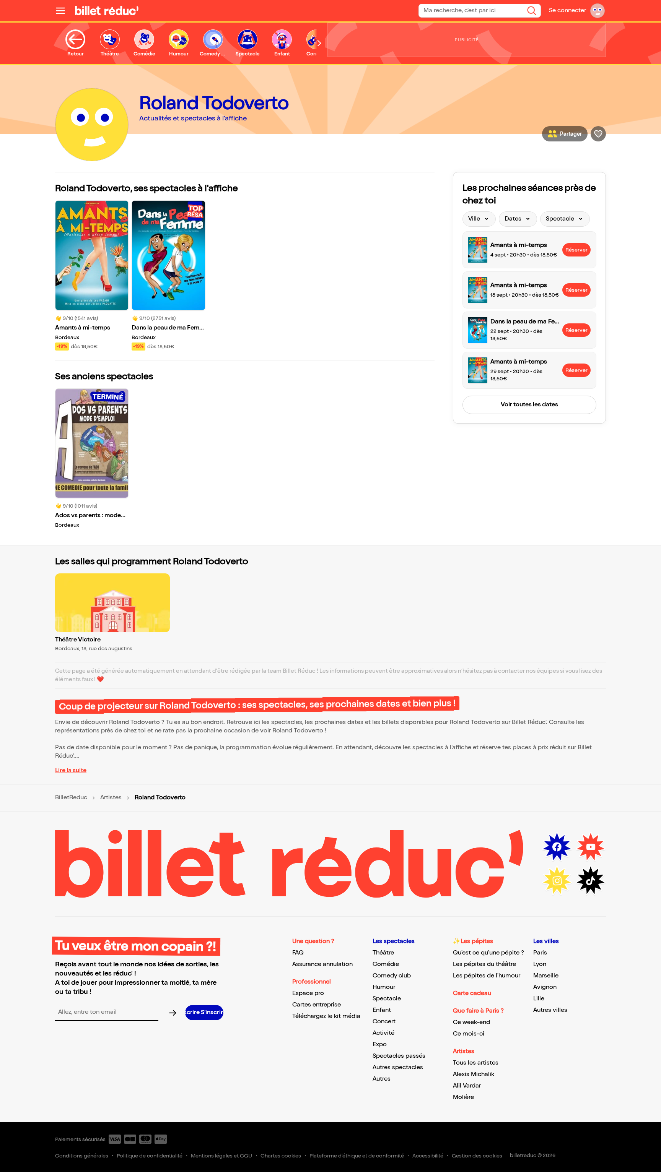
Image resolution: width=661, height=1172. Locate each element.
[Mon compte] (597, 10)
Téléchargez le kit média (326, 1016)
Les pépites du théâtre (484, 964)
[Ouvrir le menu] (63, 10)
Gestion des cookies (477, 1156)
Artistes (111, 798)
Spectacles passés (399, 1056)
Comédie (386, 964)
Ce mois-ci (468, 1033)
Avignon (545, 987)
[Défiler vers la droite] (319, 43)
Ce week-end (471, 1022)
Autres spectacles (398, 1067)
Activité (383, 1033)
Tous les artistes (475, 1062)
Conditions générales (81, 1156)
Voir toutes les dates (529, 404)
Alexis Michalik (473, 1074)
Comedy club (392, 975)
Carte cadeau (472, 993)
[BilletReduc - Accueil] (106, 10)
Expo (380, 1044)
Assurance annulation (322, 964)
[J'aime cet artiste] (598, 133)
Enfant (382, 1010)
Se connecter (567, 10)
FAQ (298, 952)
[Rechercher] (531, 10)
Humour (384, 987)
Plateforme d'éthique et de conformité (356, 1156)
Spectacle (387, 998)
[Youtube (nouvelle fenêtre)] (590, 847)
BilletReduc (71, 798)
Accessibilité (427, 1156)
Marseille (545, 975)
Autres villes (550, 1010)
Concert (384, 1021)
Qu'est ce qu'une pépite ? (488, 952)
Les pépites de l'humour (486, 975)
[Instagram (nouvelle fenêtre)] (557, 880)
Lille (538, 998)
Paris (540, 952)
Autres (382, 1079)
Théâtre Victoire (78, 639)
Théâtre (383, 952)
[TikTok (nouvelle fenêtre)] (590, 880)
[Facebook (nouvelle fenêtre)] (557, 847)
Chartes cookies (280, 1156)
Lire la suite (70, 770)
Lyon (539, 964)
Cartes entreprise (316, 1004)
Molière (463, 1097)
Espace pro (308, 993)
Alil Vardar (467, 1085)
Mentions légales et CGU (221, 1156)
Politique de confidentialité (149, 1156)
